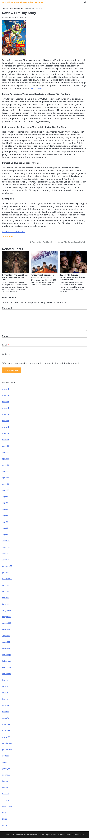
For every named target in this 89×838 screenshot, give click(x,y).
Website (6, 354)
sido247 (5, 794)
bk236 (4, 819)
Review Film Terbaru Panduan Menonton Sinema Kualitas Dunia (72, 277)
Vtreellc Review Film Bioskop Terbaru (23, 2)
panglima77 (7, 566)
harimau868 (7, 806)
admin (24, 17)
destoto (5, 756)
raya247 (5, 718)
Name (5, 336)
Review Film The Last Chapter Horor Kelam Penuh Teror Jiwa (15, 277)
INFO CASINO (37, 88)
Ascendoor (62, 835)
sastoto (5, 800)
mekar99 (6, 724)
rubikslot (5, 705)
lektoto (5, 680)
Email (5, 345)
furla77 (5, 813)
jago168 (5, 496)
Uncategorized (7, 236)
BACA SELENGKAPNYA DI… (13, 231)
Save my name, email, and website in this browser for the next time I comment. (41, 363)
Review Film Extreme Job (42, 275)
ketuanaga (6, 655)
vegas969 (6, 629)
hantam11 (6, 781)
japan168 (6, 541)
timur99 (5, 585)
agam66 (5, 446)
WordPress (80, 835)
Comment (7, 308)
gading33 (6, 762)
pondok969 (7, 743)
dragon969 (6, 610)
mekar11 (5, 389)
